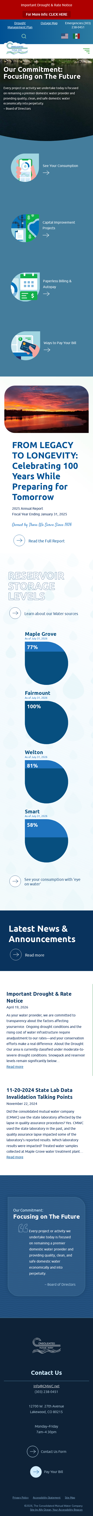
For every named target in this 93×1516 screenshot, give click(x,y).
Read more (14, 1067)
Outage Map (49, 23)
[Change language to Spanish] (76, 36)
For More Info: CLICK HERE (46, 14)
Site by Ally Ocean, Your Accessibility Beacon (56, 1509)
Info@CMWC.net (46, 1386)
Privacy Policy (21, 1497)
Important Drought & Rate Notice (39, 997)
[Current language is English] (65, 36)
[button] (24, 36)
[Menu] (86, 51)
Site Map (70, 1497)
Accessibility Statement (47, 1497)
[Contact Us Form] (46, 1456)
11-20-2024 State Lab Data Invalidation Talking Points (39, 1093)
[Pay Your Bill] (46, 1477)
